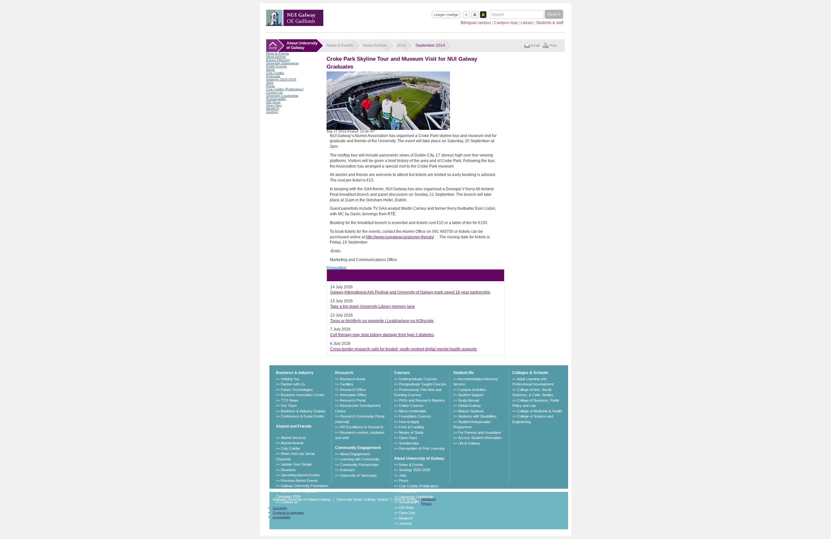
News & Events (277, 53)
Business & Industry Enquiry (303, 411)
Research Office (353, 390)
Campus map (506, 22)
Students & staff (549, 22)
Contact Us (274, 92)
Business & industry (295, 372)
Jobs (269, 82)
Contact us (289, 502)
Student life (463, 372)
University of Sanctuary (358, 475)
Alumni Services (293, 438)
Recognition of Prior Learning (421, 448)
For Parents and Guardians (479, 432)
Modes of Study (411, 432)
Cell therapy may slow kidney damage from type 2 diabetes (382, 334)
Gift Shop (273, 102)
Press (270, 86)
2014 (401, 45)
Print (553, 45)
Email (535, 45)
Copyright (280, 508)
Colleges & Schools (530, 372)
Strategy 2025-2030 (281, 79)
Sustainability (276, 99)
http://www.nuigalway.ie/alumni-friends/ (400, 237)
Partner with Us (293, 384)
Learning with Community (359, 459)
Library (527, 22)
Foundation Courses (415, 416)
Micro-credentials (412, 411)
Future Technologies (297, 390)
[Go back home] (294, 24)
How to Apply (409, 422)
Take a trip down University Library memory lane (372, 306)
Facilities (346, 384)
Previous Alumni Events (299, 481)
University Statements (282, 63)
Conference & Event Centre (302, 416)
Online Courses (411, 405)
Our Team (289, 405)
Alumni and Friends (294, 426)
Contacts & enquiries (288, 512)
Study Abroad (468, 400)
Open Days (408, 438)
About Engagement (355, 454)
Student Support (470, 395)
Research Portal (353, 400)
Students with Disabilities (477, 416)
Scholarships (409, 443)
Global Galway (469, 405)
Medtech (272, 108)
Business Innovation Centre (302, 395)
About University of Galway (419, 458)
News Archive (276, 56)
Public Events (276, 66)
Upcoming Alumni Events (300, 475)
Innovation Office (353, 395)
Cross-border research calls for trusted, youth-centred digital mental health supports (403, 349)
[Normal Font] (466, 14)
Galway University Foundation (304, 486)
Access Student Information (480, 438)
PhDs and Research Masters (422, 400)
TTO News (289, 400)
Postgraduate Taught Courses (422, 384)
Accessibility (282, 517)
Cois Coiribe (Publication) (285, 89)
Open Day (273, 105)
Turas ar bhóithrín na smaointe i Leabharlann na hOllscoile (382, 321)
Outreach (347, 470)
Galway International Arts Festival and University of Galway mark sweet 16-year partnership (410, 292)
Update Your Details (296, 464)
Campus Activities (472, 390)
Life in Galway (469, 443)
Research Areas (353, 379)
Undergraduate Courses (418, 379)
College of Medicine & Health (539, 411)
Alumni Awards (292, 443)
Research (344, 372)
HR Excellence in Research (361, 427)
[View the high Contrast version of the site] (483, 14)
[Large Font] (474, 14)
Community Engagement (358, 447)
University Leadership (282, 95)
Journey (272, 112)
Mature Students (471, 411)
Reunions (288, 470)
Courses (402, 372)
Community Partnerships (359, 465)
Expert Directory (278, 60)
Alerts (270, 69)
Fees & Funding (411, 427)
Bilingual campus (476, 22)
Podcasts (273, 76)
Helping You (290, 379)
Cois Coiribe (275, 73)
